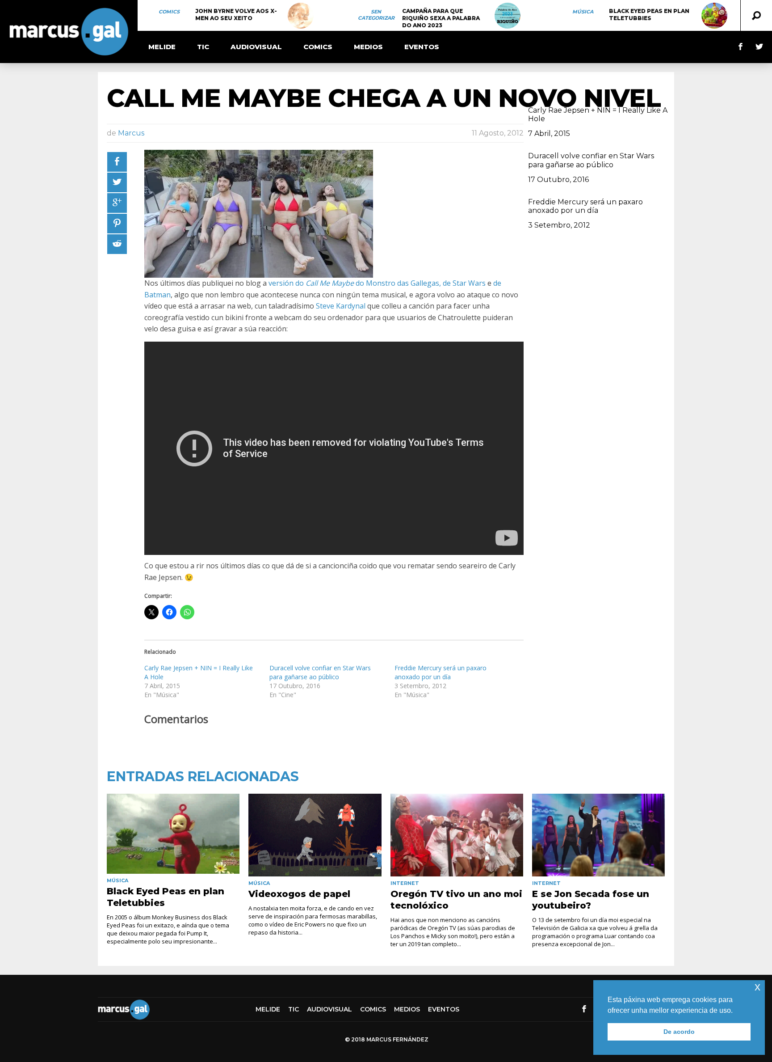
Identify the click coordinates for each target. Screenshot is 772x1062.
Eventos (421, 46)
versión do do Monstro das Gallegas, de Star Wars (377, 283)
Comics (169, 11)
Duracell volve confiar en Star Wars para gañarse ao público (320, 672)
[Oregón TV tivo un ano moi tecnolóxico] (456, 835)
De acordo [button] (679, 1031)
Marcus (131, 133)
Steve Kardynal (340, 306)
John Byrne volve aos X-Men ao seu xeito (236, 14)
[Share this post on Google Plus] (117, 203)
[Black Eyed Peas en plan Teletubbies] (714, 16)
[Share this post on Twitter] (117, 182)
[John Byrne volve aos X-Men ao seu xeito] (301, 16)
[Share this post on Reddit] (117, 244)
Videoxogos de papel (299, 894)
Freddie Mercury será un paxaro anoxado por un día (440, 672)
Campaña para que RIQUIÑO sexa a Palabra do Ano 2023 (441, 18)
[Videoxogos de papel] (314, 835)
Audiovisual (256, 46)
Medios (368, 46)
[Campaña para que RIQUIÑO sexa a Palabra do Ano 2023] (507, 16)
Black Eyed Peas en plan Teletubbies (649, 14)
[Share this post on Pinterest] (117, 223)
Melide (162, 46)
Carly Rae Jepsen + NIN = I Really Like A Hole (597, 114)
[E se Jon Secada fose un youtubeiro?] (598, 835)
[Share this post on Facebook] (117, 162)
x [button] (757, 986)
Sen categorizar (376, 14)
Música (582, 11)
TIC (203, 46)
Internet (404, 883)
